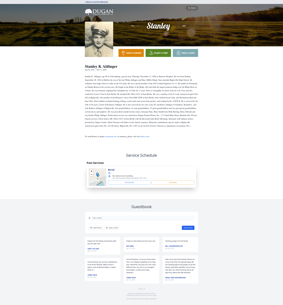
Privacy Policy (135, 295)
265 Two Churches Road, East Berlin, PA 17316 (129, 178)
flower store (144, 136)
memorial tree (111, 136)
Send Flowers (173, 182)
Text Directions (129, 182)
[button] (97, 175)
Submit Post (188, 228)
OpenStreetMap (144, 299)
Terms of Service (147, 295)
